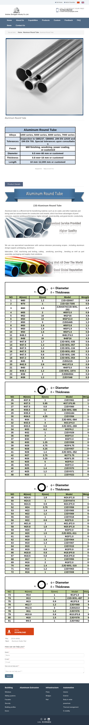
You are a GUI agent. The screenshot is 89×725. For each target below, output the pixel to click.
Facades (8, 699)
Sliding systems (10, 696)
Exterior (65, 696)
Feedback (69, 20)
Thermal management (70, 707)
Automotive (68, 688)
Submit (9, 676)
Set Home (59, 2)
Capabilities (33, 20)
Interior (65, 692)
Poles (48, 692)
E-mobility (66, 711)
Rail (47, 699)
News (9, 25)
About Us (20, 20)
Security (7, 703)
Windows (8, 692)
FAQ (79, 20)
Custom (57, 20)
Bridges (48, 696)
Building (9, 688)
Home (9, 20)
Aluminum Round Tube (31, 32)
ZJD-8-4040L (15, 638)
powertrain (66, 703)
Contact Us (20, 25)
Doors (7, 711)
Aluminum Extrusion (29, 688)
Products (46, 20)
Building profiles (10, 707)
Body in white (67, 699)
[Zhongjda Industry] (17, 14)
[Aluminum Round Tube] (44, 76)
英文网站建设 (46, 722)
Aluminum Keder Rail (19, 641)
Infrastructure (52, 688)
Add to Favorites (70, 2)
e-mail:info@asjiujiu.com (69, 11)
